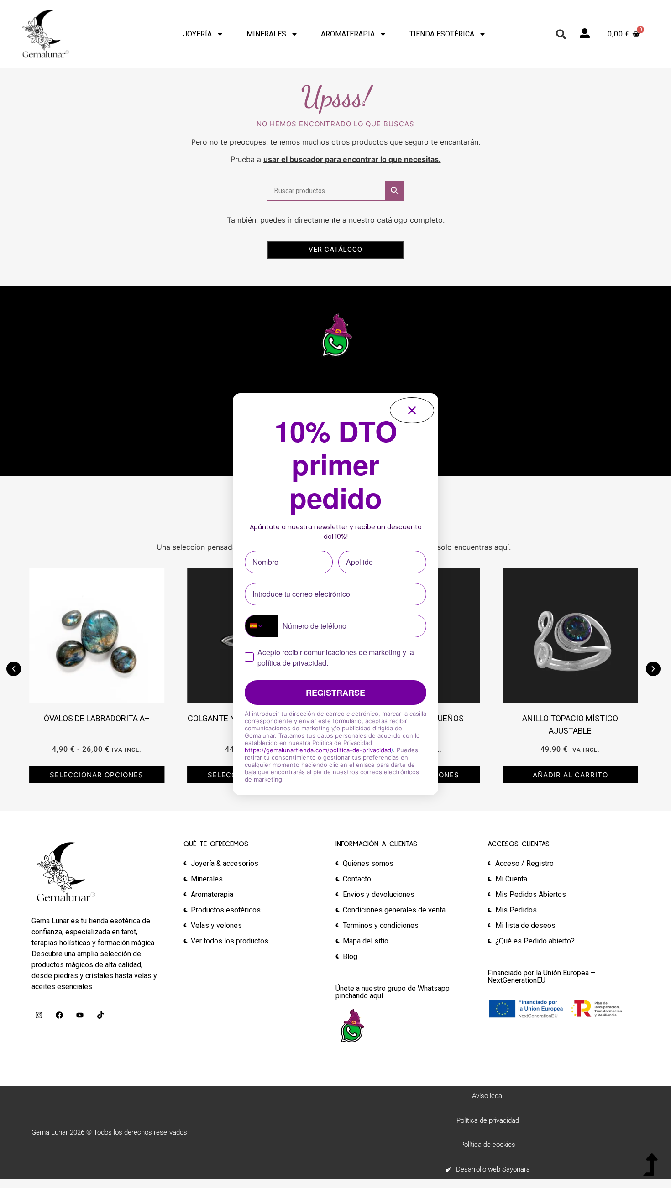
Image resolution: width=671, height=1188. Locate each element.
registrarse (335, 692)
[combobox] (261, 626)
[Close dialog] (412, 410)
